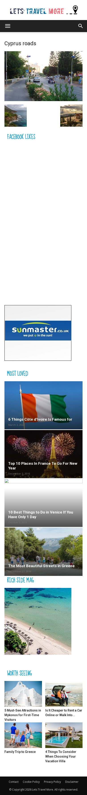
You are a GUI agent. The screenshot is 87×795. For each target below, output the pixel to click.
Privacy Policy (52, 782)
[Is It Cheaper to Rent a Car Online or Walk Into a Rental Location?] (64, 694)
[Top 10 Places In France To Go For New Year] (43, 454)
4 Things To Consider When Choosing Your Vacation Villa (60, 756)
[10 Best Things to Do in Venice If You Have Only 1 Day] (43, 503)
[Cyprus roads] (43, 100)
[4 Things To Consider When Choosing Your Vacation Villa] (64, 735)
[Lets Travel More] (43, 10)
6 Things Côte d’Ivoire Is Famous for (40, 419)
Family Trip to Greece (20, 752)
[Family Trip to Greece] (23, 735)
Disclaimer (72, 782)
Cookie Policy (31, 782)
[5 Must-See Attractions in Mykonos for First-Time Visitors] (23, 694)
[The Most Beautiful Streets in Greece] (43, 552)
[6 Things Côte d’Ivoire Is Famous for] (43, 405)
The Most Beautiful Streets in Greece (41, 566)
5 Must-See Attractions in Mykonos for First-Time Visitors (22, 715)
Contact (14, 782)
